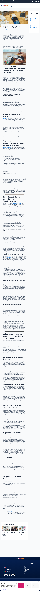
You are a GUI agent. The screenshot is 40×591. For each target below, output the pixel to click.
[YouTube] (38, 1)
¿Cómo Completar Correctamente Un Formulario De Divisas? (33, 26)
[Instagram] (35, 1)
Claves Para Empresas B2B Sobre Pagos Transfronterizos (14, 533)
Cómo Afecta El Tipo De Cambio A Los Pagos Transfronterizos (22, 533)
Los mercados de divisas (6, 118)
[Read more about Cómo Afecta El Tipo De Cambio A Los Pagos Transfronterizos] (22, 528)
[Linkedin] (36, 1)
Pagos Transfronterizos (5, 536)
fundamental (15, 284)
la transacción (8, 76)
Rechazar (28, 585)
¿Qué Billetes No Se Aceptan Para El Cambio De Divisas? (34, 23)
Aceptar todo (21, 585)
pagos (4, 97)
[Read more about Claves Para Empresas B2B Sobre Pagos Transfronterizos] (14, 528)
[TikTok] (34, 1)
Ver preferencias (35, 585)
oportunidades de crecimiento (17, 203)
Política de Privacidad (4, 589)
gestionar (4, 232)
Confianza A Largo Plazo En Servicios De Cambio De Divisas (34, 19)
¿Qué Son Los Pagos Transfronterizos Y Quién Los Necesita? (5, 534)
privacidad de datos (9, 257)
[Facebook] (32, 1)
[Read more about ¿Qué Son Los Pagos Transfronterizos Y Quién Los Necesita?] (6, 528)
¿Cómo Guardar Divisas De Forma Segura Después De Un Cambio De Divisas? (34, 16)
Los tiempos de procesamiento (7, 147)
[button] (38, 581)
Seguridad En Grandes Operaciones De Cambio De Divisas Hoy (34, 30)
